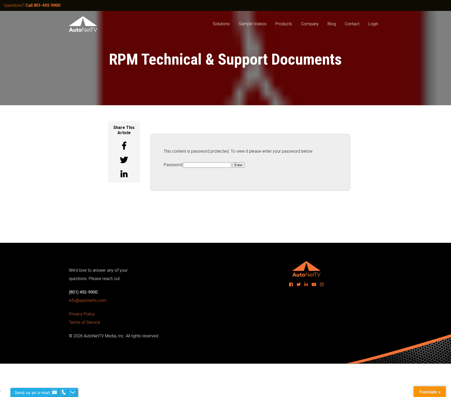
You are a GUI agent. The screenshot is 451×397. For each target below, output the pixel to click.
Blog (332, 23)
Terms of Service (84, 322)
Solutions (221, 23)
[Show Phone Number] (63, 392)
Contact (352, 23)
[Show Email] (54, 392)
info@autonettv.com (87, 300)
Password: (173, 164)
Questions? (32, 5)
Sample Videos (252, 23)
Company (310, 23)
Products (283, 23)
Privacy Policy (82, 314)
